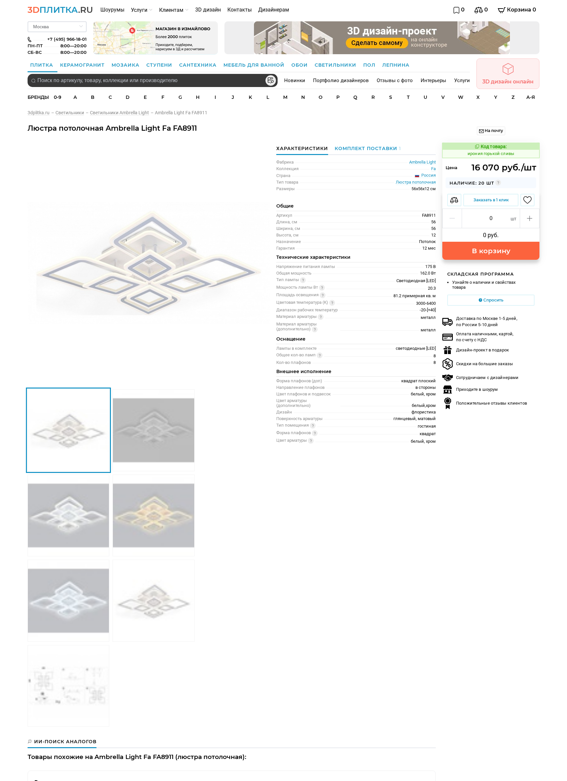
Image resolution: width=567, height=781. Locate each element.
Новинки (294, 80)
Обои (300, 65)
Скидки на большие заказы (484, 363)
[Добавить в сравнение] (454, 200)
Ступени (160, 65)
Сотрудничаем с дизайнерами (487, 377)
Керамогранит (83, 65)
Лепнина (396, 65)
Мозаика (126, 65)
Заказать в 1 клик (491, 199)
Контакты (239, 10)
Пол (370, 65)
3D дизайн (208, 10)
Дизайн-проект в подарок (482, 349)
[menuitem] (112, 10)
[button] (452, 218)
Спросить (492, 300)
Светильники (336, 65)
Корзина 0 (521, 10)
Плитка (42, 65)
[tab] (366, 148)
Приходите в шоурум (477, 389)
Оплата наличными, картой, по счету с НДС (485, 336)
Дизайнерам (273, 10)
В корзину (491, 251)
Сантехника (198, 65)
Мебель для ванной (254, 65)
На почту (493, 130)
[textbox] (153, 80)
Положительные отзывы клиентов (491, 403)
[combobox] (153, 80)
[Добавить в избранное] (527, 200)
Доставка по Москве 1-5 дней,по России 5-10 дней (486, 321)
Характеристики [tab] (302, 148)
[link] (41, 112)
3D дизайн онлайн (508, 81)
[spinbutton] (490, 218)
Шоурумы (112, 10)
